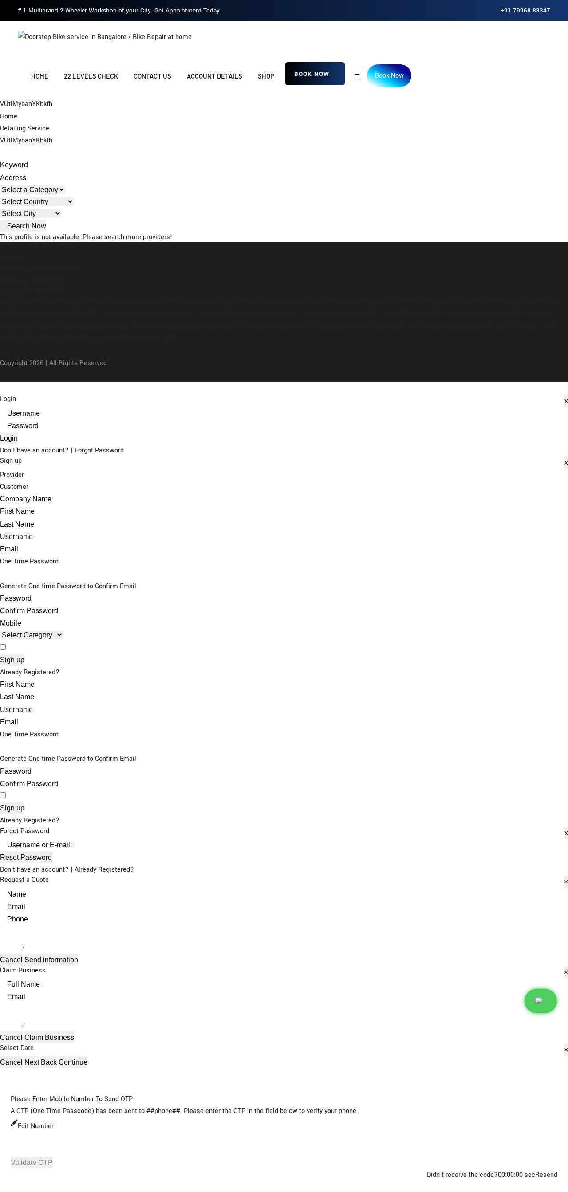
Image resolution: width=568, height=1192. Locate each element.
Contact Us (152, 76)
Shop (266, 76)
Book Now (311, 74)
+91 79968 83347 (525, 10)
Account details (214, 76)
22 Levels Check (91, 76)
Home (39, 76)
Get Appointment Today (187, 10)
